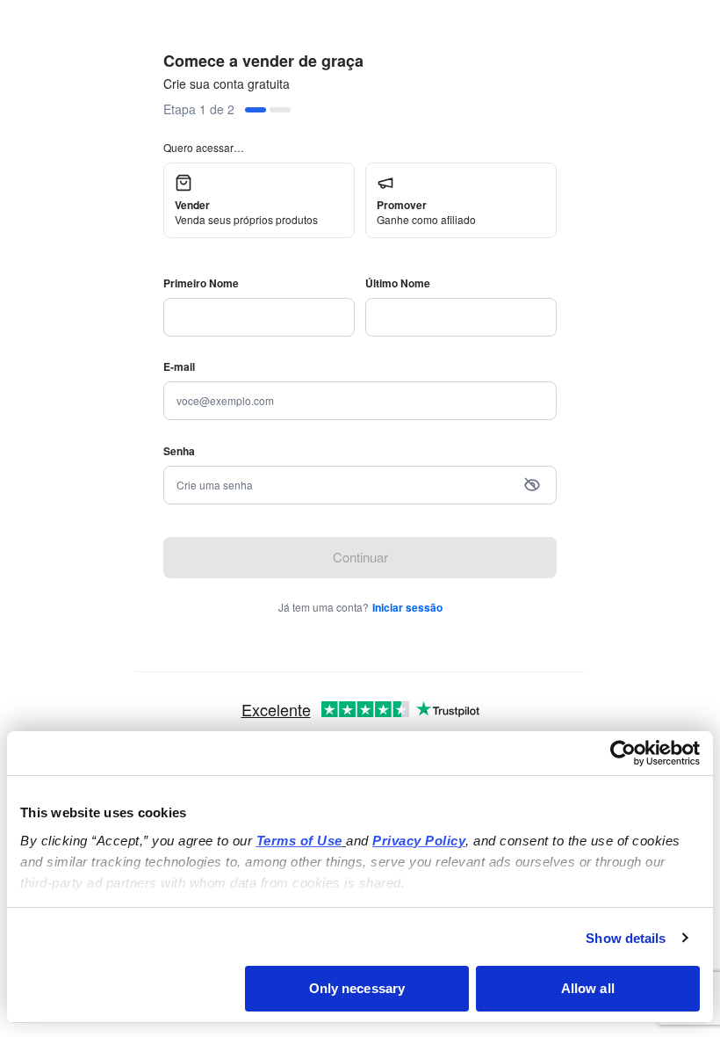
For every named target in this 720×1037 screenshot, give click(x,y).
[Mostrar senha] (532, 485)
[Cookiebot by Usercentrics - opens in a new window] (623, 753)
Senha (179, 451)
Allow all (588, 988)
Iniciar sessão (407, 607)
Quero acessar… (203, 147)
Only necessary (357, 988)
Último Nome (397, 283)
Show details (626, 938)
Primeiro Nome (201, 283)
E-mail (179, 366)
